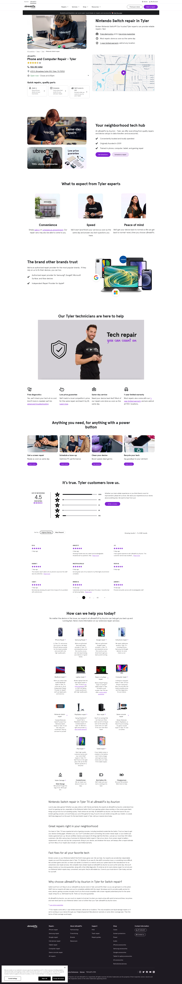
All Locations (31, 51)
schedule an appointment (52, 230)
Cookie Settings (12, 978)
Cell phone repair (121, 640)
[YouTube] (150, 972)
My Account (154, 1)
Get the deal (118, 13)
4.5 (40, 63)
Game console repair (121, 715)
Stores (145, 1)
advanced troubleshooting (38, 404)
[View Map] (124, 73)
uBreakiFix (33, 1)
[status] (50, 552)
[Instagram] (140, 972)
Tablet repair (101, 749)
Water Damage (60, 780)
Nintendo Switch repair (59, 715)
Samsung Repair (80, 640)
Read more (95, 555)
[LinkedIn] (154, 972)
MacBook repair (60, 677)
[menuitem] (65, 6)
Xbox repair (100, 714)
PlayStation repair (80, 714)
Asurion (26, 1)
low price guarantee (127, 34)
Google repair (100, 640)
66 (97, 597)
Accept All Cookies (58, 978)
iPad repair (80, 749)
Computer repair (121, 677)
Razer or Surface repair (100, 678)
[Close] (65, 967)
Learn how (64, 404)
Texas (38, 51)
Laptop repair (80, 677)
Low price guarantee (56, 905)
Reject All (44, 978)
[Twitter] (143, 972)
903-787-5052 (36, 67)
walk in (37, 230)
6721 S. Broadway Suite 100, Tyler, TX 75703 (47, 71)
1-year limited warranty (109, 43)
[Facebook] (147, 972)
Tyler (43, 51)
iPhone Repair (59, 640)
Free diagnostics (106, 34)
